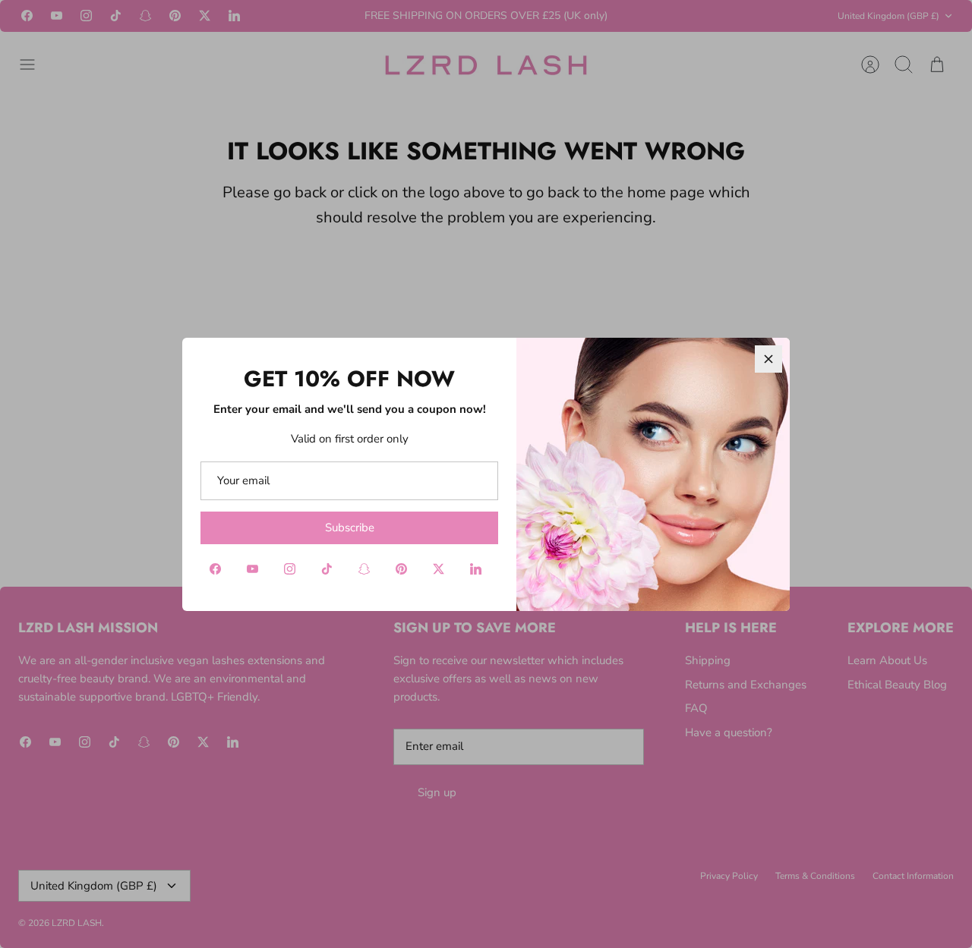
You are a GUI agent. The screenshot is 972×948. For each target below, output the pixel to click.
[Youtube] (252, 569)
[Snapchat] (364, 569)
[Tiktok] (327, 569)
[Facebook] (215, 569)
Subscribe (349, 527)
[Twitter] (438, 569)
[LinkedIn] (476, 569)
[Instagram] (290, 569)
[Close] (768, 359)
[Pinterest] (401, 569)
